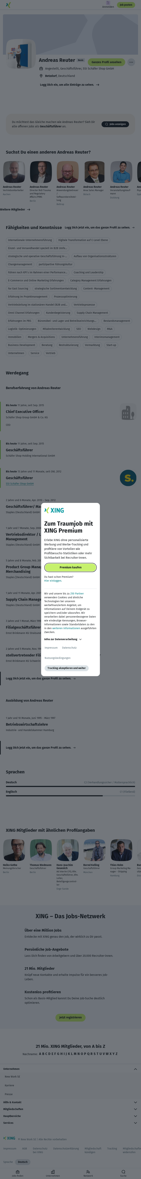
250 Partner (77, 593)
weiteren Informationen (66, 628)
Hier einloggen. (53, 580)
